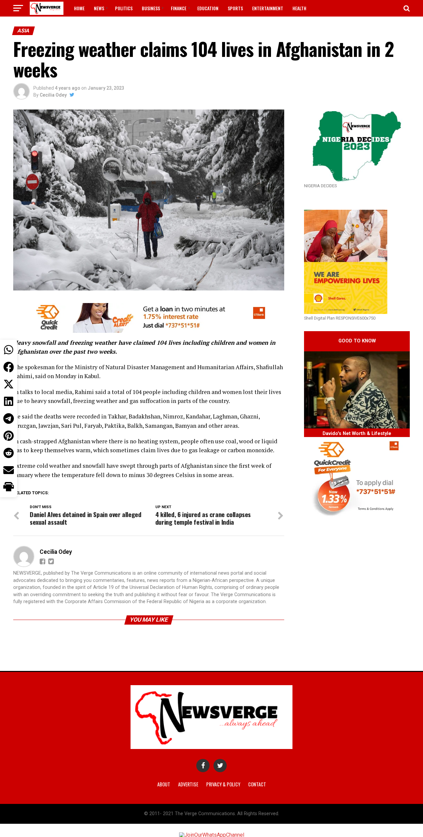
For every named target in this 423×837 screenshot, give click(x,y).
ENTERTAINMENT (267, 8)
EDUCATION (207, 8)
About (163, 784)
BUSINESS (151, 8)
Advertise (188, 784)
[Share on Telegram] (8, 418)
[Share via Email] (8, 470)
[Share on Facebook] (8, 367)
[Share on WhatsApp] (8, 349)
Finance (178, 8)
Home (79, 8)
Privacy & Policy (223, 784)
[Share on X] (8, 384)
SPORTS (235, 8)
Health (299, 8)
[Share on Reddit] (8, 453)
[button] (8, 487)
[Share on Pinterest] (8, 435)
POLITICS (124, 8)
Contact (257, 784)
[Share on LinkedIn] (8, 401)
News (99, 8)
